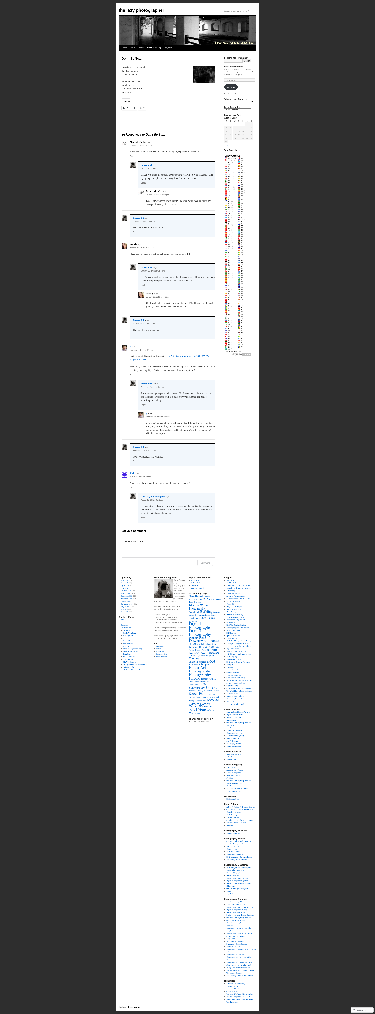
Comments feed (161, 654)
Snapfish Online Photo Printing (237, 788)
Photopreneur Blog (233, 833)
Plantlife (204, 678)
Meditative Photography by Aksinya (239, 641)
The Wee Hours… (129, 662)
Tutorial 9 (229, 825)
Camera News (193, 615)
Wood (198, 713)
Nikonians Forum (232, 846)
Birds (198, 602)
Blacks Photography (233, 772)
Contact (141, 47)
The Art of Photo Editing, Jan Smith (239, 691)
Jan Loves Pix (231, 622)
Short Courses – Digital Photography (239, 965)
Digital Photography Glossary (236, 909)
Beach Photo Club (232, 986)
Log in (158, 648)
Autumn (217, 599)
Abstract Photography (196, 596)
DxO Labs (230, 725)
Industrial (212, 649)
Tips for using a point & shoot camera (239, 975)
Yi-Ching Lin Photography (235, 704)
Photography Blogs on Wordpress (238, 662)
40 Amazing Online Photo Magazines (239, 867)
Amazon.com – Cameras (234, 770)
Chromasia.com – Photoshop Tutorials (239, 809)
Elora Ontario (195, 643)
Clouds (211, 618)
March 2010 (125, 588)
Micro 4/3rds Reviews (234, 730)
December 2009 (126, 596)
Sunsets (192, 696)
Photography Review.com (235, 733)
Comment (205, 562)
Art (205, 598)
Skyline (214, 688)
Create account (161, 646)
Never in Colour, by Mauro (236, 651)
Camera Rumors (204, 615)
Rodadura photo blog (233, 675)
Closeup (201, 617)
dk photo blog (231, 612)
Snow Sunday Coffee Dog (132, 648)
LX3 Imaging (231, 633)
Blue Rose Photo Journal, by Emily (238, 598)
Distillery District (197, 637)
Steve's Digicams (232, 741)
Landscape (213, 652)
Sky (208, 687)
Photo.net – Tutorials (233, 946)
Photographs (200, 671)
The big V (194, 585)
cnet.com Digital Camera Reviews (238, 712)
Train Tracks (216, 707)
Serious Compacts (232, 738)
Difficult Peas (128, 641)
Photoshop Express (233, 815)
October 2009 (126, 601)
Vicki (132, 473)
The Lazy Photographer (153, 496)
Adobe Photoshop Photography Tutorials (240, 807)
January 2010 (125, 593)
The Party (126, 630)
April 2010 (125, 585)
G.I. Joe (126, 638)
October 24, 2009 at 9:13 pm (157, 194)
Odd (212, 661)
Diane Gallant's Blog (233, 609)
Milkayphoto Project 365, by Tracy (238, 643)
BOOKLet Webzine (233, 601)
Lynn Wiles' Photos (233, 635)
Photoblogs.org (231, 656)
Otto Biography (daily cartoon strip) (238, 654)
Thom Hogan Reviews (234, 746)
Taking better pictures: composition (238, 967)
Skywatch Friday (196, 690)
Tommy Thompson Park (197, 701)
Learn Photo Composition (235, 941)
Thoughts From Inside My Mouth (135, 664)
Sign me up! (231, 87)
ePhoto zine (230, 886)
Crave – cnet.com (232, 991)
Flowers (202, 647)
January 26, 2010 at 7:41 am (144, 323)
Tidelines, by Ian (232, 693)
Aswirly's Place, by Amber (235, 596)
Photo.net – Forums (233, 851)
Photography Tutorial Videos (236, 954)
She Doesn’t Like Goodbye (132, 670)
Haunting (216, 647)
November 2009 (126, 598)
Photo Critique (231, 849)
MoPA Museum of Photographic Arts (239, 646)
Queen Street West (195, 681)
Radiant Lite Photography (235, 735)
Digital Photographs (200, 625)
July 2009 (124, 609)
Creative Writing (154, 47)
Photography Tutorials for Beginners (239, 962)
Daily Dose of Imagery (234, 606)
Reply (132, 156)
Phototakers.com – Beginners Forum (239, 857)
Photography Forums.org (235, 854)
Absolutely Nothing (233, 593)
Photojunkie (230, 664)
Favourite (194, 646)
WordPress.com (161, 656)
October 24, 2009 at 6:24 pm (141, 145)
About (132, 47)
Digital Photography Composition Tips (239, 907)
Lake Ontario (201, 653)
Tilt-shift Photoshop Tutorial (236, 822)
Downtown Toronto (204, 640)
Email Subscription (233, 66)
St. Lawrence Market (211, 690)
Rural (206, 684)
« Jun (226, 145)
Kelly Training (231, 938)
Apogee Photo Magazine (235, 870)
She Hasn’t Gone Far (130, 651)
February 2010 (126, 590)
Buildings (207, 611)
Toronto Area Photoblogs (235, 696)
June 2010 (124, 580)
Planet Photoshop (232, 817)
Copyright (168, 47)
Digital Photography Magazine (237, 880)
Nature (193, 658)
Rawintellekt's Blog (233, 670)
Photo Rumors (231, 759)
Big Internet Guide (232, 988)
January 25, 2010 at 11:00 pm (158, 297)
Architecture (195, 599)
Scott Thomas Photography (235, 677)
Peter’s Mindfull (128, 643)
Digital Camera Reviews (234, 714)
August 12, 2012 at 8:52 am (152, 500)
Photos (195, 678)
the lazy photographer (141, 10)
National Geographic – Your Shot (238, 996)
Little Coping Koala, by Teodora (237, 627)
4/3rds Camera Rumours (234, 757)
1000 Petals (230, 580)
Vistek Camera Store (233, 791)
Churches (192, 618)
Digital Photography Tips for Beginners (240, 915)
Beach (192, 602)
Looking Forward (197, 588)
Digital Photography (200, 632)
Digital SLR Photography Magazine (238, 883)
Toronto (212, 700)
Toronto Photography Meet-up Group (239, 999)
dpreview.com (231, 720)
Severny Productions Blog (235, 683)
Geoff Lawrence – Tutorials (235, 920)
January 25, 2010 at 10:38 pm (142, 247)
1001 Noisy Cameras (233, 754)
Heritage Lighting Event (197, 650)
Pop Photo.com (231, 894)
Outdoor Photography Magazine (237, 888)
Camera (217, 612)
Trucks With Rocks (130, 633)
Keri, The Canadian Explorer (236, 625)
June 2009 (124, 612)
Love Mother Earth (233, 630)
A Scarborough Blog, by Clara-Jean (238, 588)
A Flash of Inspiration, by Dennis (238, 585)
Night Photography (199, 661)
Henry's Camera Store (234, 783)
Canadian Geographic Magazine (237, 873)
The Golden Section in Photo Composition (241, 970)
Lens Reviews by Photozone (236, 728)
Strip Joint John (128, 667)
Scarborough (197, 687)
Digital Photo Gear (233, 875)
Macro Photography (207, 656)
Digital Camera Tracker (234, 717)
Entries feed (160, 651)
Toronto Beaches (199, 703)
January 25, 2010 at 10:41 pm (153, 270)
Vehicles (211, 710)
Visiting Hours (128, 635)
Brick (197, 611)
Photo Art (197, 667)
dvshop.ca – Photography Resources (239, 722)
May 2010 (124, 583)
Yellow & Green (197, 583)
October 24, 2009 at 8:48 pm (152, 168)
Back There (127, 654)
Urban (201, 709)
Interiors (192, 653)
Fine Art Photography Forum (236, 844)
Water (192, 713)
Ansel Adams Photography (235, 983)
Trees (192, 710)
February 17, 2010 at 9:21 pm (152, 387)
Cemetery (214, 615)
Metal (217, 655)
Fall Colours (206, 644)
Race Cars (205, 682)
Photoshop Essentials (233, 812)
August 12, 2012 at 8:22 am (141, 476)
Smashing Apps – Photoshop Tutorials (239, 820)
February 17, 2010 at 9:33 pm (158, 416)
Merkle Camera (231, 786)
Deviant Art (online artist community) (239, 994)
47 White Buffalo (232, 583)
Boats (191, 612)
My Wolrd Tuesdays (233, 648)
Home (124, 47)
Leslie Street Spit (194, 656)
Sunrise (212, 694)
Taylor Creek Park (202, 697)
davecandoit (147, 165)
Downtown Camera (233, 775)
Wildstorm (230, 701)
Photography (200, 674)
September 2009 (126, 604)
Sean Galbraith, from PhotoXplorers (239, 680)
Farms (214, 644)
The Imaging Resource (234, 743)
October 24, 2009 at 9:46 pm (144, 221)
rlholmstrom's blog (233, 672)
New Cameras (202, 658)
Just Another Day (129, 656)
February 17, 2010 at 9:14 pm (141, 350)
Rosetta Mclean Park (196, 685)
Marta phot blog (232, 638)
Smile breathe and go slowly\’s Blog (239, 688)
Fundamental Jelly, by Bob (235, 619)
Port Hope (212, 679)
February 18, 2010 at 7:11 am (144, 450)
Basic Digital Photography (235, 904)
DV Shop (229, 778)
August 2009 (125, 606)
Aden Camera (231, 767)
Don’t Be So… (128, 646)
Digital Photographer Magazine (237, 878)
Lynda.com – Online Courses (236, 944)
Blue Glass (195, 580)
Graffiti (209, 647)
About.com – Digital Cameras (236, 902)
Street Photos (199, 693)
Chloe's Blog (230, 604)
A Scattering (230, 590)
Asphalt (211, 600)
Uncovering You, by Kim (235, 699)
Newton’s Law (128, 659)
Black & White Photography (198, 606)
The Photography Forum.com (236, 859)
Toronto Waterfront (200, 706)
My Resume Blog (232, 799)
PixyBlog (229, 667)
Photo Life (230, 891)
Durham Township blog (234, 614)
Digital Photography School (236, 912)
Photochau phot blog (233, 659)
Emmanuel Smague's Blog (235, 617)
